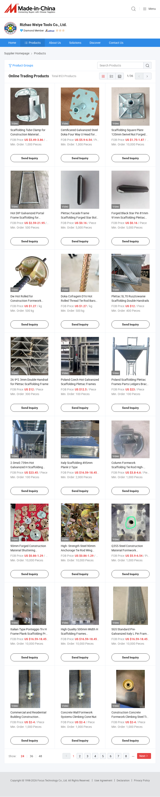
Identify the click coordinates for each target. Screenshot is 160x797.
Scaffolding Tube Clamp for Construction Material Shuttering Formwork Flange (28, 134)
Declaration (123, 780)
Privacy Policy (142, 780)
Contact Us (116, 43)
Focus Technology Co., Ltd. (53, 780)
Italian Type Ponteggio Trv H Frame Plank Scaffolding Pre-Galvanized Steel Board (29, 633)
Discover (95, 43)
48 (40, 756)
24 (22, 756)
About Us (55, 43)
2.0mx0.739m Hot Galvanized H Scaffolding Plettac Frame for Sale (26, 467)
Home (12, 43)
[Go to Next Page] (147, 76)
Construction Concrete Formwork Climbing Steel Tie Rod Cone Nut (129, 716)
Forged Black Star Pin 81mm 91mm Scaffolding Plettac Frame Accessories (129, 217)
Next (142, 756)
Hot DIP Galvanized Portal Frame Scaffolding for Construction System (27, 217)
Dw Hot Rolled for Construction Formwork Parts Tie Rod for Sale (25, 300)
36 (31, 756)
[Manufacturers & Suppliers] (30, 8)
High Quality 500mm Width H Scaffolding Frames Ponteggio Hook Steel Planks (79, 633)
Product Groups (22, 65)
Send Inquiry (29, 158)
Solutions (75, 43)
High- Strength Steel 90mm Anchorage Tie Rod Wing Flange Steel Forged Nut (78, 550)
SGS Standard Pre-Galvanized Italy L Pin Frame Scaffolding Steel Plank (129, 633)
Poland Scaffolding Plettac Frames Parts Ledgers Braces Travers (130, 384)
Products (35, 43)
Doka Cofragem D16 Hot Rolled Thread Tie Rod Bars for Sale (78, 300)
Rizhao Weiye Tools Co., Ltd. (43, 25)
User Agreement (103, 780)
